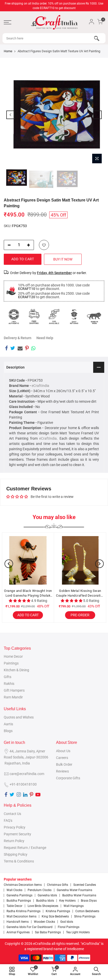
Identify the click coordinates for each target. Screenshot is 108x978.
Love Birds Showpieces (43, 906)
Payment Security (17, 834)
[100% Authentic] (13, 316)
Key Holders (67, 900)
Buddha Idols (45, 900)
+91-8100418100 (23, 784)
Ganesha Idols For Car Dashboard (29, 927)
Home (8, 51)
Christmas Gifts (57, 885)
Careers (62, 758)
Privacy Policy (14, 827)
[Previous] (10, 115)
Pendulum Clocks (39, 890)
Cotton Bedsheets (87, 911)
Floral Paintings (68, 927)
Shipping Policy (15, 854)
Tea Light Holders (78, 932)
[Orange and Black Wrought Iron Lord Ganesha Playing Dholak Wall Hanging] (28, 560)
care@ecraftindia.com (27, 774)
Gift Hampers (14, 690)
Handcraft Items (18, 921)
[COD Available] (54, 316)
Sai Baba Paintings (48, 932)
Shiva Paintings (84, 916)
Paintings (11, 663)
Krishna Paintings (58, 911)
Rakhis (9, 684)
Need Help (44, 338)
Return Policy (14, 841)
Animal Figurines (18, 932)
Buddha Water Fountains (79, 895)
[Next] (97, 115)
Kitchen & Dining (16, 670)
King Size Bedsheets (55, 916)
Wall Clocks (14, 890)
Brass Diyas (89, 900)
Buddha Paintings (19, 900)
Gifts (7, 677)
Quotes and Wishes (19, 717)
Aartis (8, 724)
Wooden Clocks (44, 921)
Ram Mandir (13, 697)
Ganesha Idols (47, 895)
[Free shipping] (33, 316)
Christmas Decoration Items (23, 885)
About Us (63, 751)
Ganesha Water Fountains (74, 890)
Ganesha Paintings (19, 895)
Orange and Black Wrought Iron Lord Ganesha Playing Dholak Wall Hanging (28, 593)
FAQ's (8, 820)
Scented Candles (84, 885)
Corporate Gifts (68, 778)
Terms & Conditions (19, 861)
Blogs (8, 731)
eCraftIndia (40, 386)
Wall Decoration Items (21, 916)
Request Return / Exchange (25, 848)
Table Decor (14, 906)
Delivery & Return (17, 338)
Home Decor (13, 656)
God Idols (66, 921)
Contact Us (12, 814)
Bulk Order (64, 764)
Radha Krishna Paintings (23, 911)
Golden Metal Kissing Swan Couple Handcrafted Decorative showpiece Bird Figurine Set (80, 593)
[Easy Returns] (74, 316)
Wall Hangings (74, 906)
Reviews (62, 771)
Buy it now (62, 259)
